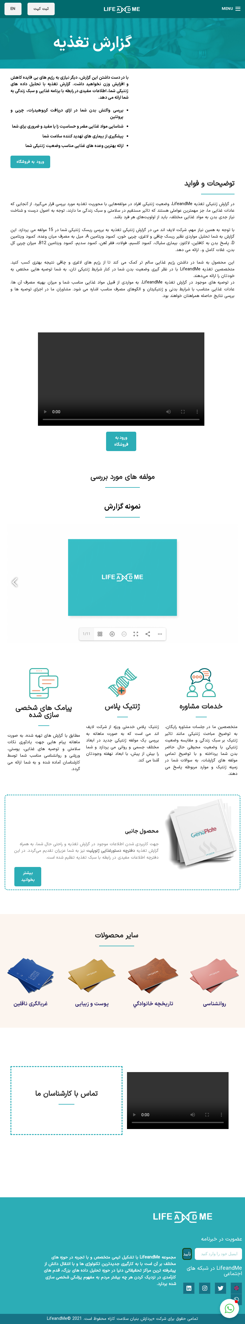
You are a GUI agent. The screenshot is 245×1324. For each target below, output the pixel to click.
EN (13, 9)
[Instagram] (204, 1288)
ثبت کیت (41, 9)
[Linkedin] (189, 1288)
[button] (229, 1308)
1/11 (87, 634)
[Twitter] (220, 1288)
